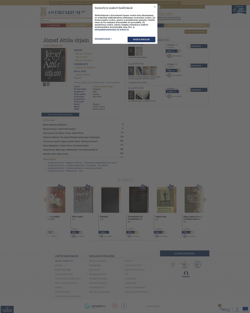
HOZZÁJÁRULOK (141, 39)
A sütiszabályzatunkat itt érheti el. (115, 28)
